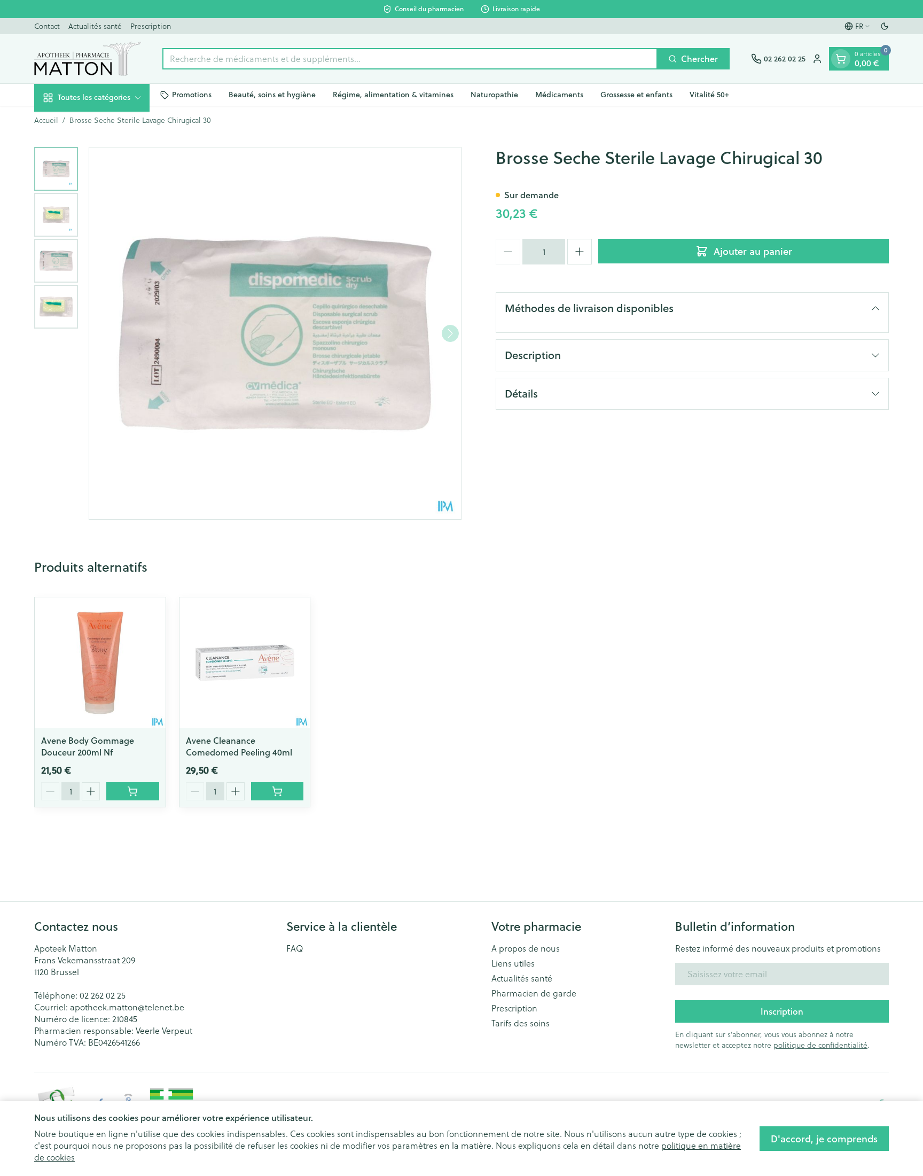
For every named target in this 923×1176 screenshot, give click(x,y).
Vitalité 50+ (709, 94)
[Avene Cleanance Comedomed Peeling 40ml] (244, 662)
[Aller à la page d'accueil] (87, 59)
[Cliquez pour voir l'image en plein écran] (275, 333)
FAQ (294, 948)
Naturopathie (494, 94)
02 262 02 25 (103, 995)
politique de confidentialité (820, 1045)
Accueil (46, 120)
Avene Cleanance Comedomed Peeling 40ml (239, 746)
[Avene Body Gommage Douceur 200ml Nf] (100, 662)
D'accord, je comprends (824, 1139)
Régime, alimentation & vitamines (393, 94)
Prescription (150, 26)
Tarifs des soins (520, 1023)
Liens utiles (513, 963)
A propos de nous (525, 948)
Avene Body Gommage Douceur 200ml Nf (87, 746)
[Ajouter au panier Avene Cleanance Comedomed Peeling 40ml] (277, 791)
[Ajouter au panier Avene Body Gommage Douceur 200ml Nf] (132, 791)
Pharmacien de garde (533, 993)
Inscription (782, 1011)
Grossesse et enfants (636, 94)
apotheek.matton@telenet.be (127, 1007)
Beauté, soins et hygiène (272, 94)
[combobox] (410, 58)
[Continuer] (450, 333)
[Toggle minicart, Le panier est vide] (840, 58)
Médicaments (559, 94)
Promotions (192, 94)
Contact (47, 26)
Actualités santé (95, 26)
